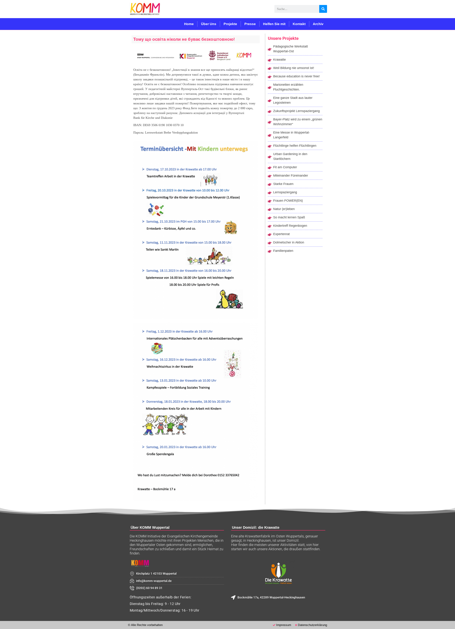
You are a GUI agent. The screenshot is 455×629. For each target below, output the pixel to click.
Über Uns (208, 24)
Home (189, 24)
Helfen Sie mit (274, 24)
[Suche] (323, 9)
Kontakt (299, 24)
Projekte (230, 24)
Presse (250, 24)
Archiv (318, 24)
